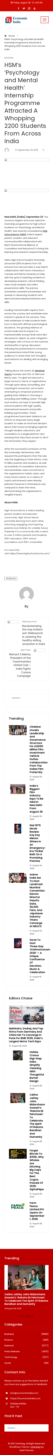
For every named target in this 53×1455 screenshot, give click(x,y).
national (12, 578)
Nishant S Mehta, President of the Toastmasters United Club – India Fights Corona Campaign (20, 663)
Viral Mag (35, 1446)
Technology (26, 1357)
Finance (26, 1339)
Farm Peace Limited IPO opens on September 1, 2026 (37, 1211)
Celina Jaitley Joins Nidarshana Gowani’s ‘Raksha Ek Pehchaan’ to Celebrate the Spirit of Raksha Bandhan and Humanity (37, 1115)
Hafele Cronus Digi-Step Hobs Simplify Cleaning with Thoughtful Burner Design (37, 1066)
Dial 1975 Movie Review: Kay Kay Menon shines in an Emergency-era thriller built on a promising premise (38, 843)
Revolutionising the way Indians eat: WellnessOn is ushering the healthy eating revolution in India (33, 633)
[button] (20, 1316)
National (9, 58)
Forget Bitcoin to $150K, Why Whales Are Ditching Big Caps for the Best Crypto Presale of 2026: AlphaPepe (37, 1170)
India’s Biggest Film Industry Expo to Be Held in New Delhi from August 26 (36, 798)
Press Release (26, 1351)
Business (26, 1334)
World (26, 1363)
